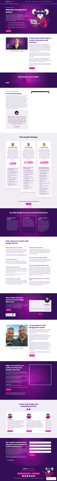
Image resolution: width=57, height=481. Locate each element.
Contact (42, 1)
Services (29, 1)
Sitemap (36, 478)
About (33, 1)
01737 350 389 (35, 473)
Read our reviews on (16, 51)
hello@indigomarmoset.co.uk (24, 473)
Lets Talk (9, 30)
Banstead (19, 393)
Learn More (10, 431)
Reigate (23, 393)
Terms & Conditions (31, 478)
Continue (32, 455)
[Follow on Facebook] (23, 476)
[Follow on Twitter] (27, 476)
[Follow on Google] (34, 476)
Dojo (39, 1)
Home (26, 1)
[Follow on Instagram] (25, 476)
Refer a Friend (40, 478)
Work (36, 1)
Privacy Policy (25, 478)
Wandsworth (14, 393)
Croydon (10, 393)
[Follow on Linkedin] (29, 476)
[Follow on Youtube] (32, 476)
